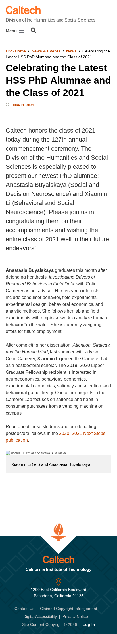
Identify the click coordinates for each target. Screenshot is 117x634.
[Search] (33, 30)
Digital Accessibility (40, 616)
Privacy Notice (75, 616)
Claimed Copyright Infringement (68, 608)
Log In (89, 624)
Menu (12, 30)
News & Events (46, 51)
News (71, 51)
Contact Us (24, 608)
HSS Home (16, 51)
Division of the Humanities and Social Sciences (50, 20)
